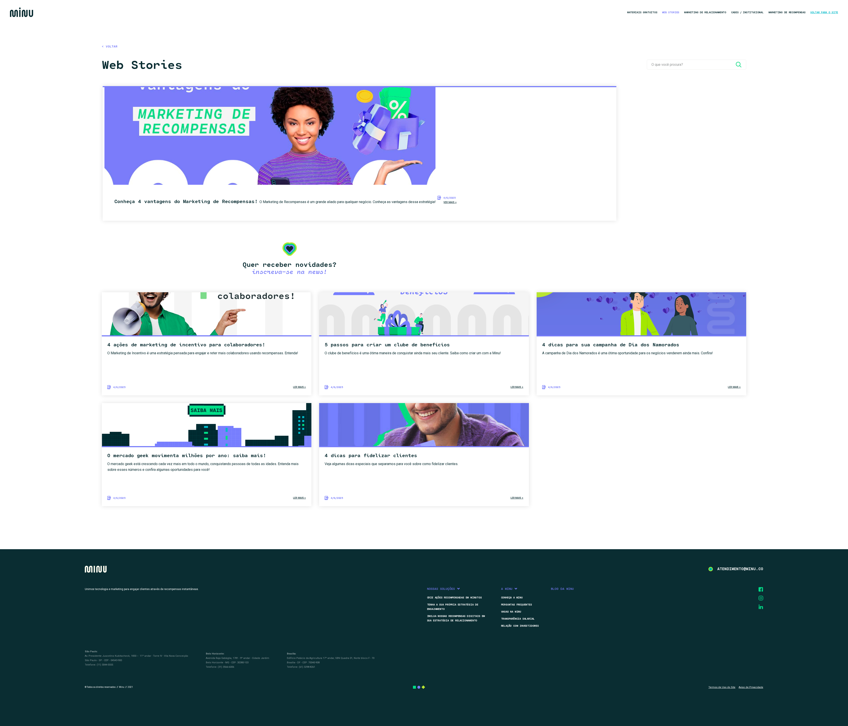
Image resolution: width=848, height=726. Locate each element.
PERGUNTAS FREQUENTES (516, 605)
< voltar (109, 46)
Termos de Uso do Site (721, 687)
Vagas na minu (511, 612)
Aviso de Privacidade (751, 687)
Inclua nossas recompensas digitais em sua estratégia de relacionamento (456, 618)
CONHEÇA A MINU (512, 598)
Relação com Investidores (520, 626)
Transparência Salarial (518, 619)
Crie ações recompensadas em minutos (454, 598)
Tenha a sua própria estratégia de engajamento (452, 607)
